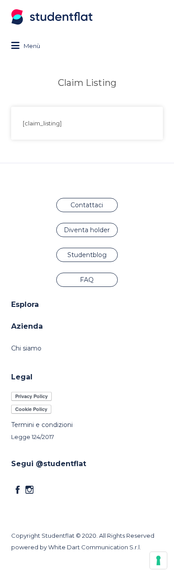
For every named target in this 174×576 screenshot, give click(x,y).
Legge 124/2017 (32, 436)
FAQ (87, 280)
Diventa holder (87, 230)
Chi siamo (26, 348)
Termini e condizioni (42, 425)
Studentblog (87, 255)
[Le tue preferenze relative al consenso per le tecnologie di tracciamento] (158, 560)
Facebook (18, 489)
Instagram (29, 489)
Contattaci (86, 205)
